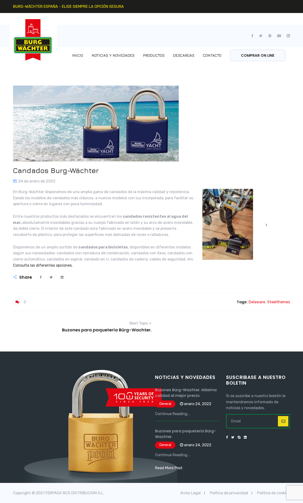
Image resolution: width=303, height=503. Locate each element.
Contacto (212, 55)
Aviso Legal (190, 493)
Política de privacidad (229, 493)
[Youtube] (279, 36)
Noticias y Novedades (113, 55)
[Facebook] (253, 36)
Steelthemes (278, 302)
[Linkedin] (287, 36)
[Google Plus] (269, 36)
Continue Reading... (172, 414)
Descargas (183, 55)
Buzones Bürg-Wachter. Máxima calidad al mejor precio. (186, 392)
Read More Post (169, 468)
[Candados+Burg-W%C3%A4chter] (51, 277)
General (165, 404)
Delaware (257, 302)
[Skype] (239, 437)
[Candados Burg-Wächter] (40, 277)
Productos (154, 55)
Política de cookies (273, 493)
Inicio (77, 55)
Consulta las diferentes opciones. (43, 265)
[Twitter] (260, 36)
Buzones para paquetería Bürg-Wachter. (185, 433)
